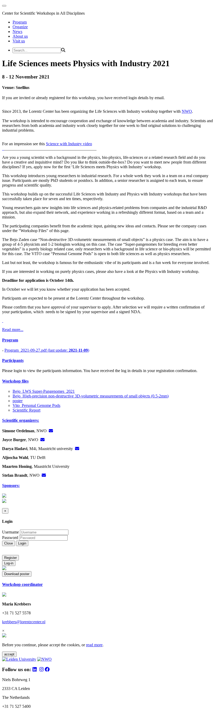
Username (10, 532)
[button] (107, 340)
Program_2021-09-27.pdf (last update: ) (46, 350)
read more (94, 645)
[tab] (107, 340)
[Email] (51, 431)
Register (10, 558)
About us (20, 36)
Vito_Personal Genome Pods (36, 405)
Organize (20, 27)
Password (10, 537)
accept (9, 654)
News (17, 31)
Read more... (12, 329)
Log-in (8, 563)
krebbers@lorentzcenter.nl (23, 622)
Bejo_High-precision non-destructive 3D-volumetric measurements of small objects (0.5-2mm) (91, 396)
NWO (187, 111)
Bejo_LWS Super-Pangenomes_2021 (44, 391)
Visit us (19, 41)
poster (18, 400)
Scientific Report (26, 410)
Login (22, 543)
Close (8, 543)
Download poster (16, 574)
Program (20, 22)
